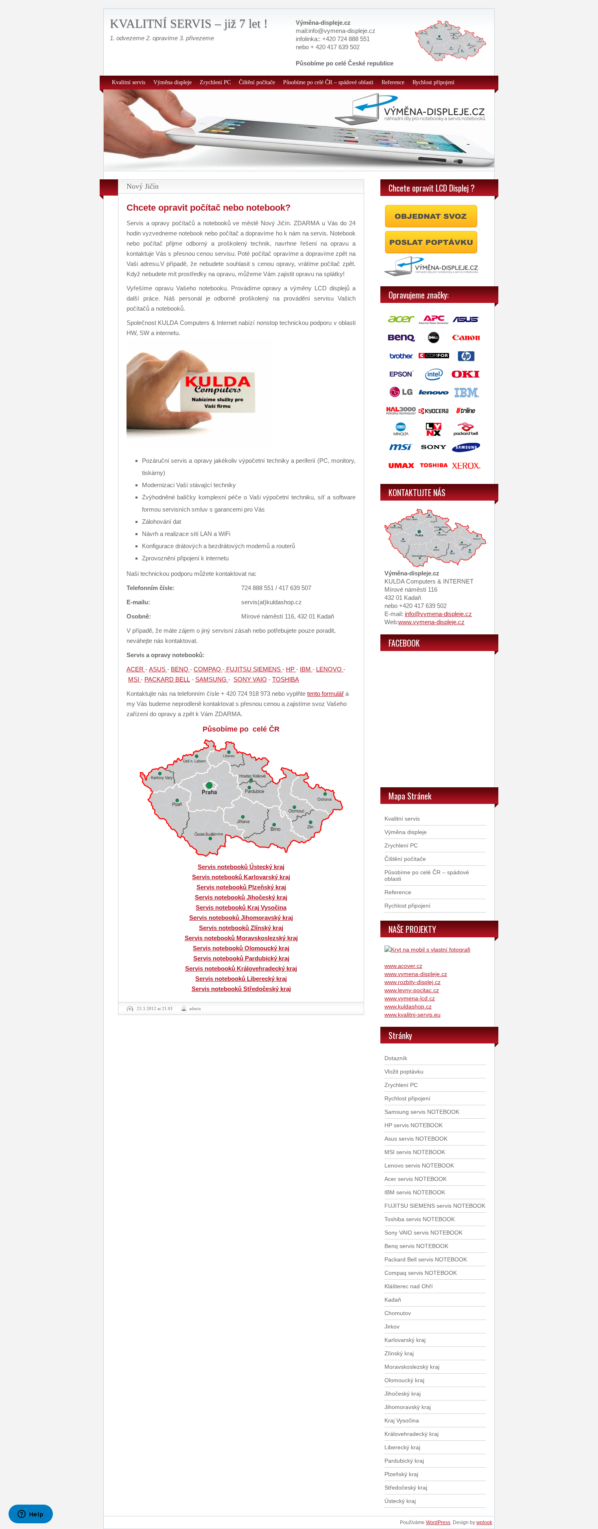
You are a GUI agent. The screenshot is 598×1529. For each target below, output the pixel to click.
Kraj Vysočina (401, 1420)
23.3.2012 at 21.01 (155, 1008)
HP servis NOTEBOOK (413, 1125)
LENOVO (329, 669)
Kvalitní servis (128, 82)
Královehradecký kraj (411, 1434)
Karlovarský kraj (405, 1340)
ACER (136, 669)
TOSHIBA (285, 679)
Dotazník (395, 1058)
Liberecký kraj (402, 1447)
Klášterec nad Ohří (408, 1286)
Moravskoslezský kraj (411, 1366)
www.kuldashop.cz (408, 1006)
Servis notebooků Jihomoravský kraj (241, 917)
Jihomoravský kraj (407, 1407)
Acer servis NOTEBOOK (415, 1179)
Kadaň (392, 1299)
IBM (306, 669)
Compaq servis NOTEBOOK (420, 1273)
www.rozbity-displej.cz (412, 982)
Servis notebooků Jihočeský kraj (241, 897)
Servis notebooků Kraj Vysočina (241, 907)
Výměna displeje (172, 82)
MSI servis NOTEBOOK (414, 1152)
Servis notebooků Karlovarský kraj (241, 876)
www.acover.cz (403, 966)
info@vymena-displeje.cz (438, 613)
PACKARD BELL (167, 679)
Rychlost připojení (433, 82)
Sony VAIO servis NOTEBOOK (423, 1232)
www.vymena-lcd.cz (409, 998)
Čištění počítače (257, 82)
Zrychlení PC (215, 82)
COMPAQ (208, 669)
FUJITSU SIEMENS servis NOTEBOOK (434, 1205)
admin (195, 1008)
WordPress (438, 1522)
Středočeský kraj (405, 1487)
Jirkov (391, 1326)
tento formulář (325, 693)
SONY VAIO (250, 679)
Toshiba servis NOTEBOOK (419, 1219)
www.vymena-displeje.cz (431, 622)
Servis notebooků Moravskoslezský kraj (241, 937)
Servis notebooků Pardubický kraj (241, 958)
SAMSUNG (211, 679)
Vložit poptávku (403, 1071)
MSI (134, 679)
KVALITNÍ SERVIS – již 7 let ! (189, 23)
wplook (484, 1522)
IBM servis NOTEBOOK (414, 1192)
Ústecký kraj (400, 1501)
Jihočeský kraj (402, 1393)
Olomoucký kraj (404, 1380)
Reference (393, 82)
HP (291, 669)
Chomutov (397, 1313)
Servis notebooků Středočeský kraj (241, 988)
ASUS (158, 669)
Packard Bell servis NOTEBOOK (425, 1259)
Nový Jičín (143, 186)
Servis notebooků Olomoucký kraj (241, 948)
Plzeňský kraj (401, 1474)
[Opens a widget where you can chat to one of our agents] (30, 1515)
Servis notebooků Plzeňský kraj (241, 887)
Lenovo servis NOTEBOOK (419, 1165)
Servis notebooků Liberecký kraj (241, 978)
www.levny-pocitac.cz (411, 990)
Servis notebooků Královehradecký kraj (241, 968)
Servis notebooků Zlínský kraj (241, 927)
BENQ (180, 669)
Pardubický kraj (404, 1460)
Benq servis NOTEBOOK (416, 1246)
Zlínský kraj (399, 1353)
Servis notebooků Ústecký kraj (241, 866)
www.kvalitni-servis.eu (412, 1014)
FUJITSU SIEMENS (253, 669)
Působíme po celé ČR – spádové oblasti (328, 82)
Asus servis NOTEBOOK (415, 1138)
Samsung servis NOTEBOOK (421, 1112)
